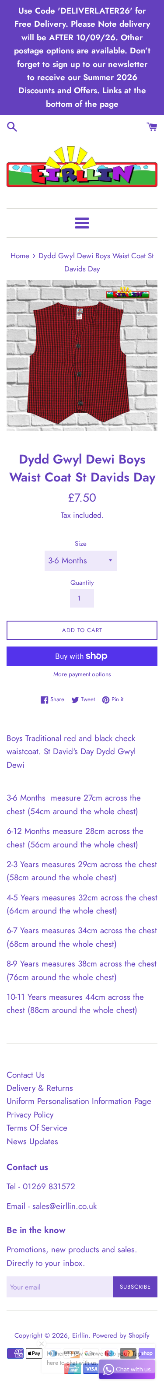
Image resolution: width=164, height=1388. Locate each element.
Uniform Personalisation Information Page (79, 1101)
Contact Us (26, 1075)
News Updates (32, 1141)
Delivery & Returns (40, 1088)
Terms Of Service (37, 1128)
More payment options (82, 674)
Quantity (82, 582)
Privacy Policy (30, 1115)
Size (81, 543)
